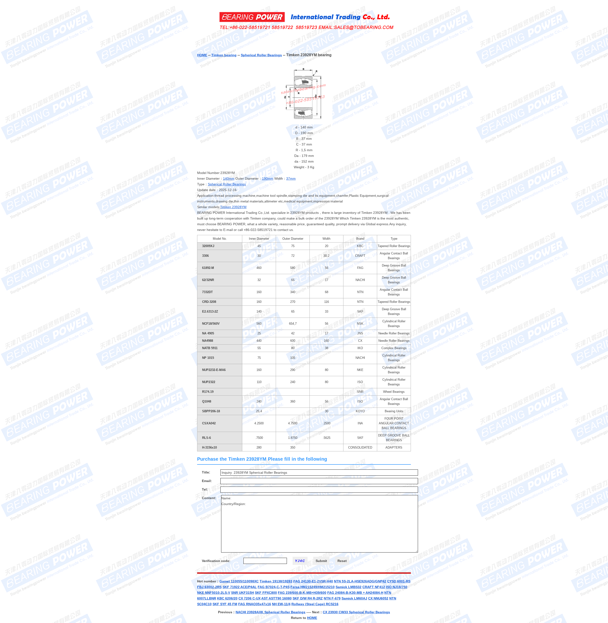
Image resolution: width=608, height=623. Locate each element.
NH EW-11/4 (281, 604)
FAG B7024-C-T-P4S (274, 587)
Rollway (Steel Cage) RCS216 (314, 604)
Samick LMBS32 (348, 587)
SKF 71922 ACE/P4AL (240, 587)
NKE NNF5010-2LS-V (213, 593)
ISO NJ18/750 (396, 587)
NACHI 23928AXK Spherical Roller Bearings (270, 612)
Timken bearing (224, 55)
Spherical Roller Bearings (261, 55)
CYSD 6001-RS (398, 581)
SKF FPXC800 (266, 593)
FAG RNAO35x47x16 (254, 604)
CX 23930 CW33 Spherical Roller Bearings (356, 612)
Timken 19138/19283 (276, 581)
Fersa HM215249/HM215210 (312, 587)
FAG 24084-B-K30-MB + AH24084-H (355, 593)
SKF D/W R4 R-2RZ (308, 598)
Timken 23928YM (233, 207)
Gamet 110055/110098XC (239, 581)
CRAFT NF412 (373, 587)
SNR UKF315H (242, 593)
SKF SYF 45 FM (225, 604)
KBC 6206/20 (227, 598)
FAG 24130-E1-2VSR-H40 (313, 581)
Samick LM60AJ (354, 598)
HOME (202, 55)
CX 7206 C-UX (249, 598)
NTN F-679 (332, 598)
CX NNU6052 (378, 598)
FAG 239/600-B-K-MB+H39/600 (302, 593)
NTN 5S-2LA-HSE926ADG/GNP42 (360, 581)
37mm (291, 178)
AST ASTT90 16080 (276, 598)
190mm (267, 178)
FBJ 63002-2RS (209, 587)
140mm (228, 178)
